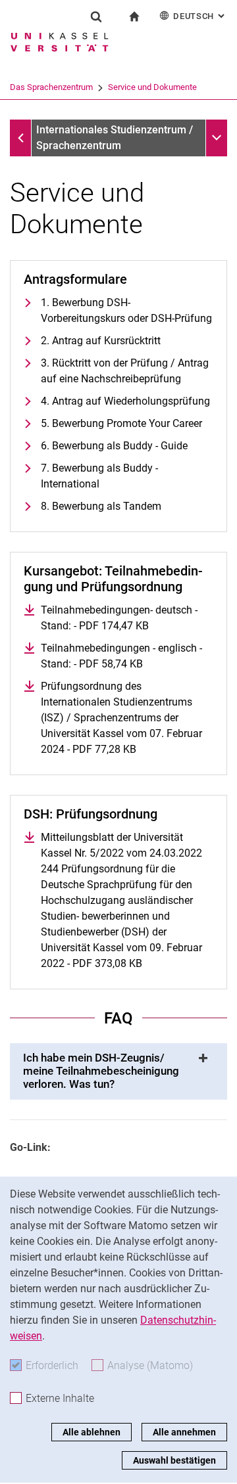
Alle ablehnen (91, 1432)
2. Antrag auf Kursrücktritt (101, 340)
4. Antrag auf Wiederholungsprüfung (125, 401)
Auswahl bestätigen (174, 1460)
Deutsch (200, 16)
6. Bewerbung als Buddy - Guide (114, 445)
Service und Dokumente (152, 87)
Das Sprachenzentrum (51, 87)
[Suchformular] (96, 16)
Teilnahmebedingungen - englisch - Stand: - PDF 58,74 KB (127, 656)
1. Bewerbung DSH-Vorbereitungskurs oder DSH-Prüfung (126, 310)
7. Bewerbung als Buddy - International (99, 476)
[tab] (118, 1071)
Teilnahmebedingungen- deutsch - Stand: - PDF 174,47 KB (127, 618)
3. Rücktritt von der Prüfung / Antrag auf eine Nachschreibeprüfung (125, 371)
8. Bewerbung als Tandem (101, 506)
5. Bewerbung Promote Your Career (121, 423)
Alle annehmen (184, 1432)
